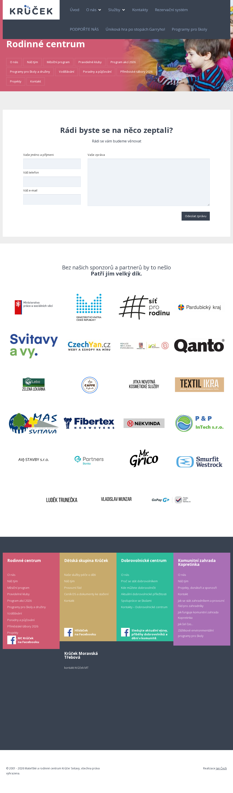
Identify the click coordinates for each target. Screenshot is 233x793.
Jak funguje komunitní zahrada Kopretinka (198, 614)
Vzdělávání (66, 72)
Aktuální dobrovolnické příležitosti (144, 594)
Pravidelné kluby (90, 62)
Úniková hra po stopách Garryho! (135, 29)
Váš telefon (31, 172)
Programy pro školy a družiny (30, 72)
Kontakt (35, 81)
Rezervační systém (171, 9)
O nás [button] (91, 9)
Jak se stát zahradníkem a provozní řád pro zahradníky (201, 603)
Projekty (15, 81)
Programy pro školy (189, 29)
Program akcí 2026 (123, 62)
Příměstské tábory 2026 (136, 72)
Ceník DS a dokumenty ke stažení (86, 594)
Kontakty (140, 9)
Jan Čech (221, 768)
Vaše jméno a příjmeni (38, 155)
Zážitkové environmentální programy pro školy (196, 633)
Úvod (74, 9)
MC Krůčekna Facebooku (28, 640)
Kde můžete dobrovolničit (138, 588)
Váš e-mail (30, 190)
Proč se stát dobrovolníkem (139, 581)
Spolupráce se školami (136, 601)
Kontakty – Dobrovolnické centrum (144, 607)
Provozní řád (72, 588)
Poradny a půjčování (97, 72)
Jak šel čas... (185, 624)
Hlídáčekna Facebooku (85, 632)
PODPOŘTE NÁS (84, 29)
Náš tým (32, 62)
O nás (14, 62)
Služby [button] (114, 9)
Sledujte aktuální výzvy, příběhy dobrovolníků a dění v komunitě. (150, 632)
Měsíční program (58, 62)
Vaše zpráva (96, 155)
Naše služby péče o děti (80, 575)
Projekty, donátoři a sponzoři (197, 588)
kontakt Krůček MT (76, 668)
